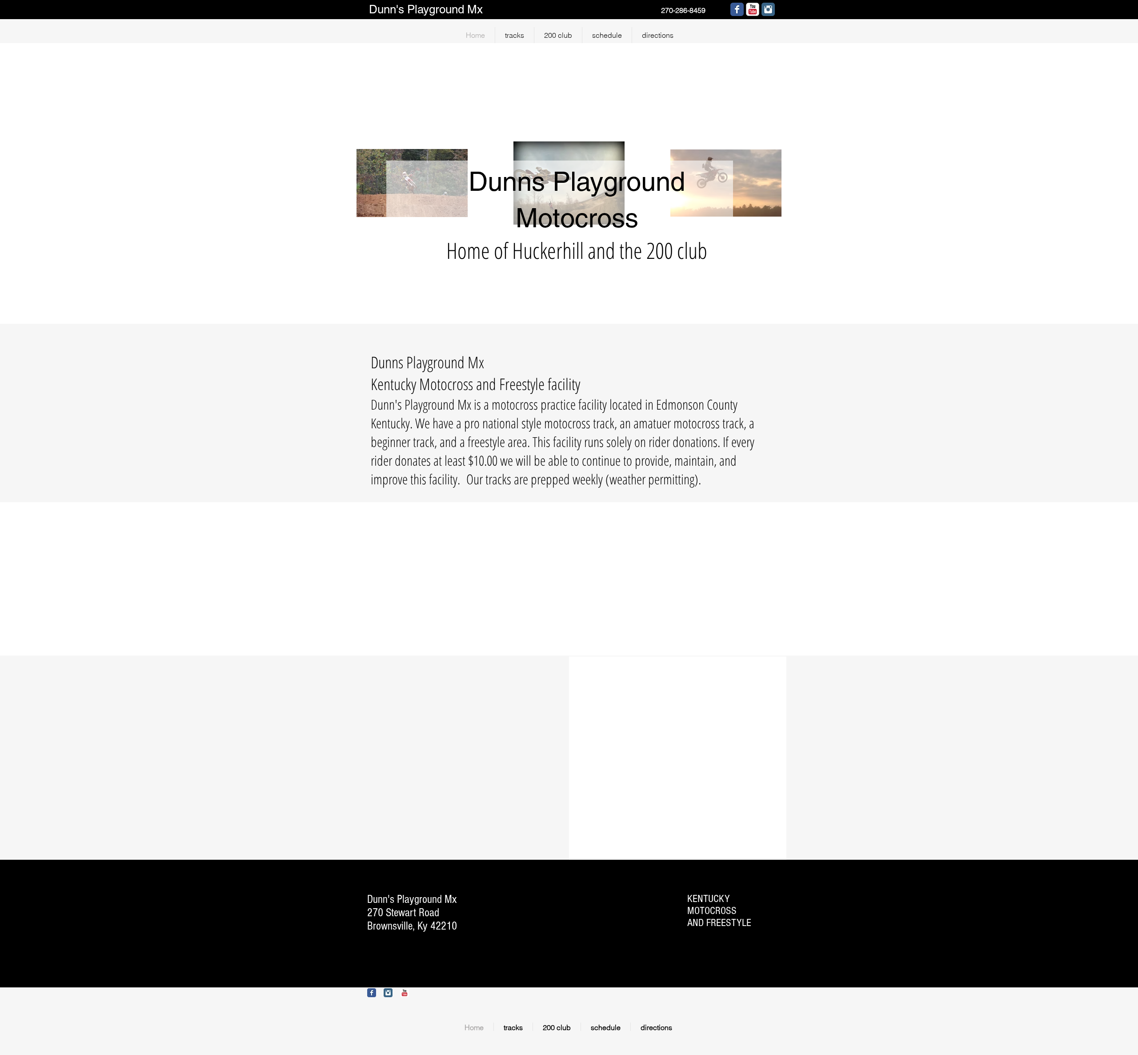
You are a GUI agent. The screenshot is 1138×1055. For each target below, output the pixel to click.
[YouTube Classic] (752, 9)
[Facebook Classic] (371, 992)
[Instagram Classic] (768, 9)
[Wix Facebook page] (737, 9)
